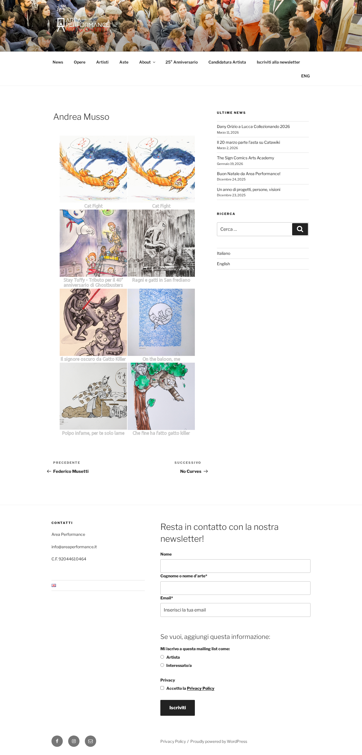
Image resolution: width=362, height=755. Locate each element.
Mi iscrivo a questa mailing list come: (195, 648)
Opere (79, 62)
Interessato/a (179, 665)
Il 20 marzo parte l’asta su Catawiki (248, 142)
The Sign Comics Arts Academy (245, 157)
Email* (166, 597)
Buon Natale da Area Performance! (248, 173)
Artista (173, 657)
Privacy (167, 680)
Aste (123, 62)
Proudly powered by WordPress (218, 741)
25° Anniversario (181, 62)
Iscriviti (177, 707)
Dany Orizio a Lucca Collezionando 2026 (253, 126)
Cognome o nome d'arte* (183, 575)
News (58, 62)
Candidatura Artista (227, 62)
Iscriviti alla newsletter (278, 62)
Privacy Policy (200, 688)
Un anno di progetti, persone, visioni (248, 189)
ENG (305, 75)
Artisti (102, 62)
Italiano (223, 253)
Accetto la (190, 688)
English (223, 263)
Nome (166, 554)
